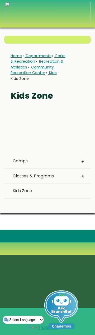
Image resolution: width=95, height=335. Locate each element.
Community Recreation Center (32, 70)
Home (16, 55)
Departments (38, 55)
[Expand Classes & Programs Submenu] (82, 176)
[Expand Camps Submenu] (82, 161)
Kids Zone (22, 191)
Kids (52, 72)
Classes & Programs (33, 176)
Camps (20, 161)
